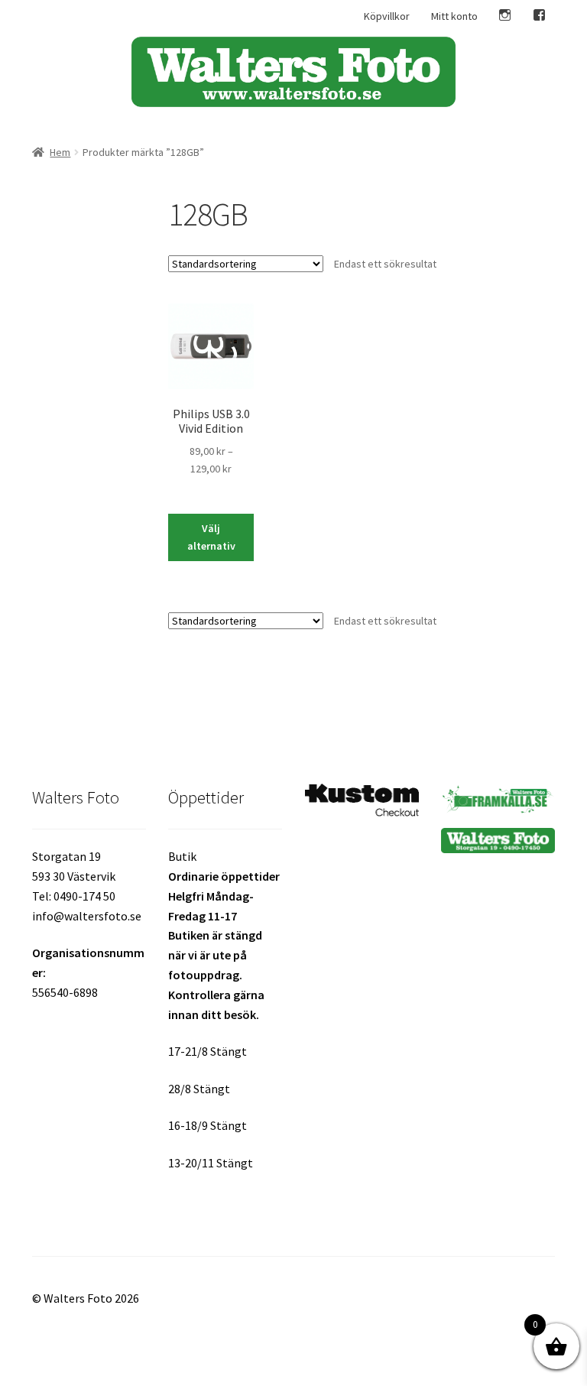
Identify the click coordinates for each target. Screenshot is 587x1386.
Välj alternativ (211, 537)
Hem (60, 152)
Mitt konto (454, 16)
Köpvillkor (387, 16)
